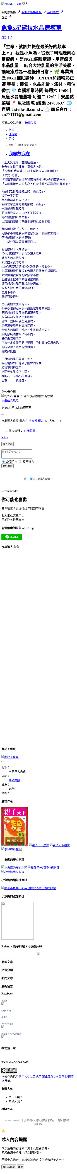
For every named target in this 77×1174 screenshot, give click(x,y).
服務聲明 (38, 1124)
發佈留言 (7, 466)
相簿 (11, 130)
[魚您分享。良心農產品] (2, 1037)
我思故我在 (19, 153)
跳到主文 (7, 37)
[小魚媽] (2, 1004)
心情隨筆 (29, 430)
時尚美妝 (31, 122)
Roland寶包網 (7, 1024)
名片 (11, 138)
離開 (20, 1167)
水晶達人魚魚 (10, 400)
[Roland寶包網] (2, 1027)
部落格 (13, 134)
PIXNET (17, 1120)
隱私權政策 (63, 1120)
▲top (4, 437)
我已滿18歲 (9, 1167)
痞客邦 (33, 420)
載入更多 (7, 444)
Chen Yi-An (6, 1011)
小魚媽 (4, 1001)
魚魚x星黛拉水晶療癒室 (31, 28)
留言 (41, 420)
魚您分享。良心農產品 (11, 1034)
